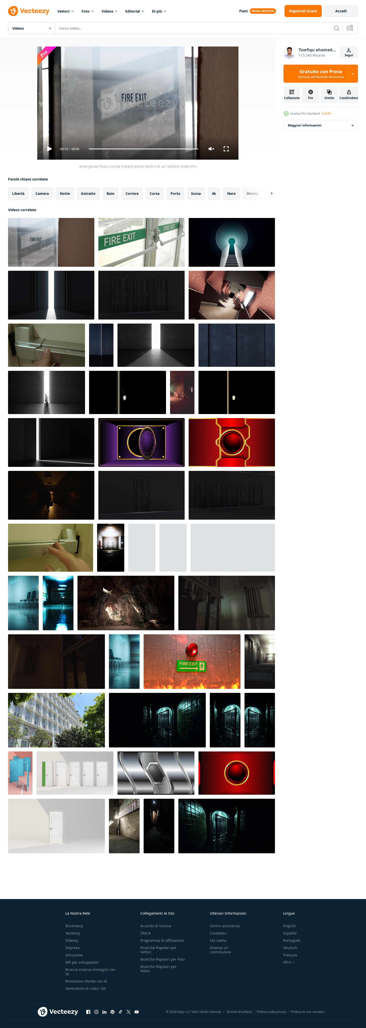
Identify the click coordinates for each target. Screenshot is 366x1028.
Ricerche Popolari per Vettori (158, 949)
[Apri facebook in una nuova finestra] (88, 1012)
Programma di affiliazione (162, 940)
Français (290, 955)
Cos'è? (326, 113)
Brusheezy (74, 925)
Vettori (63, 11)
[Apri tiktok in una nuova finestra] (120, 1012)
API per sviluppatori (82, 962)
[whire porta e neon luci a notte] (157, 720)
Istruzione (74, 955)
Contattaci (218, 933)
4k (214, 193)
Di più (157, 11)
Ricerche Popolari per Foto (162, 959)
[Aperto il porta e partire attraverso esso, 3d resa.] (51, 295)
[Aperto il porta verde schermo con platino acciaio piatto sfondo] (155, 773)
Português (292, 940)
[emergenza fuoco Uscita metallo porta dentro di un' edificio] (51, 242)
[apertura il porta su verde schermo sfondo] (236, 773)
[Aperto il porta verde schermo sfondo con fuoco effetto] (141, 442)
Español (290, 933)
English (289, 925)
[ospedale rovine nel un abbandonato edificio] (182, 392)
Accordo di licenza (155, 925)
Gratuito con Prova (321, 73)
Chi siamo (218, 940)
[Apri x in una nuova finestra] (129, 1012)
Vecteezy (72, 933)
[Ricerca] (337, 28)
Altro (287, 962)
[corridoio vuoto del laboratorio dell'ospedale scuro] (110, 548)
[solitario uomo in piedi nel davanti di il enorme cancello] (46, 392)
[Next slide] (267, 194)
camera (42, 193)
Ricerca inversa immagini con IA (90, 971)
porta (175, 193)
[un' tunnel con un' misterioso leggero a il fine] (125, 603)
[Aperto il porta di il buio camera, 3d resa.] (101, 345)
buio (110, 193)
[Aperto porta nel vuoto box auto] (124, 826)
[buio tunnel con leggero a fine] (159, 826)
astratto (88, 193)
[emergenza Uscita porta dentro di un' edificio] (141, 242)
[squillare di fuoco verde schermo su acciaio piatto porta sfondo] (232, 442)
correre (132, 193)
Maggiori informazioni (304, 125)
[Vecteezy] (28, 11)
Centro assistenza (225, 925)
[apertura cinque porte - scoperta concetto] (232, 495)
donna (252, 193)
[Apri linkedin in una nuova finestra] (104, 1012)
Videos (107, 11)
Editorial (132, 11)
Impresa (72, 947)
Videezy (71, 940)
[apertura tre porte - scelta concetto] (141, 295)
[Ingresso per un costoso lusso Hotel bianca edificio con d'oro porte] (56, 720)
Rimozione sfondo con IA (86, 981)
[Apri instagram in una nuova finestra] (96, 1012)
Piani (243, 11)
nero (231, 193)
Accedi (341, 11)
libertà (18, 193)
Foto (86, 11)
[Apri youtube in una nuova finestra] (137, 1012)
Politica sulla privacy (272, 1011)
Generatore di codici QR (85, 988)
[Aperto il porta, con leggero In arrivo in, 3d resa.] (51, 442)
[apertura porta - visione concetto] (141, 495)
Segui (349, 55)
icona (196, 193)
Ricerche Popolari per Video (158, 968)
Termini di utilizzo (239, 1011)
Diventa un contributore (220, 949)
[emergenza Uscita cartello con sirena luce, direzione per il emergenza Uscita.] (192, 661)
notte (65, 193)
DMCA (145, 933)
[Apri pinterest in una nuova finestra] (112, 1012)
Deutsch (290, 947)
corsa (154, 193)
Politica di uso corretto (307, 1011)
